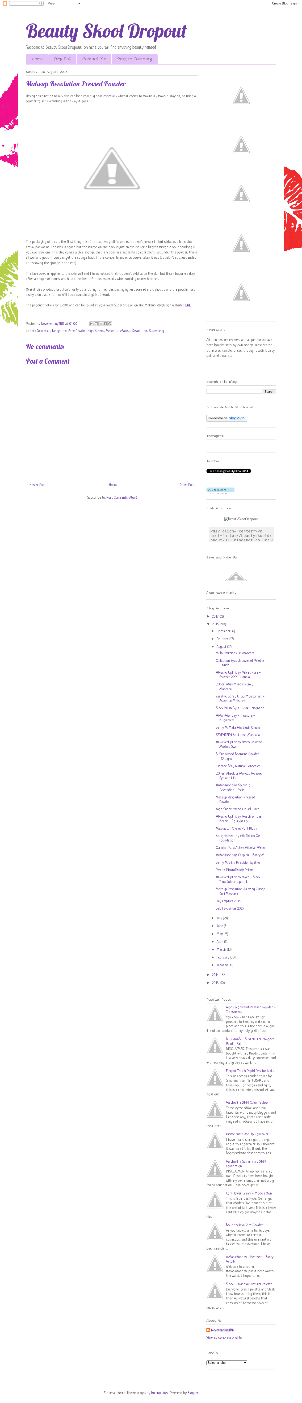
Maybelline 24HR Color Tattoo (247, 1103)
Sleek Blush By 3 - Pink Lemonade (240, 708)
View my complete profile (224, 1338)
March (222, 950)
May (220, 934)
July (220, 918)
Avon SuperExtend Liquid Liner (237, 809)
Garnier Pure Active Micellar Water (240, 848)
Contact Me (94, 59)
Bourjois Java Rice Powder (244, 1225)
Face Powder (77, 331)
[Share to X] (100, 323)
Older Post (187, 485)
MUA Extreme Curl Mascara (235, 653)
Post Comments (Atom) (121, 498)
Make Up (112, 331)
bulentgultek (159, 1393)
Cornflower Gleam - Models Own (249, 1194)
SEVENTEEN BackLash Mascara (238, 735)
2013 (216, 983)
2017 (215, 617)
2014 (215, 975)
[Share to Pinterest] (109, 323)
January (223, 965)
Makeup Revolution (133, 331)
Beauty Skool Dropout (106, 30)
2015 (215, 625)
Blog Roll (62, 59)
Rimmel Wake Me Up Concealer (247, 1135)
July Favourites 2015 (230, 909)
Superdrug (156, 331)
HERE (187, 306)
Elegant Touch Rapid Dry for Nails (250, 1071)
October (223, 639)
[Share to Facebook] (105, 323)
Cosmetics (43, 331)
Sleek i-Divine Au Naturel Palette (249, 1284)
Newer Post (37, 485)
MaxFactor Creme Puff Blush (236, 829)
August (222, 647)
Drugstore (59, 331)
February (223, 958)
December (224, 631)
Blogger (193, 1393)
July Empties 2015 (228, 901)
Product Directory (134, 59)
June (220, 926)
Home (37, 59)
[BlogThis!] (96, 323)
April (220, 942)
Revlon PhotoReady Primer (235, 870)
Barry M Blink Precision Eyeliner (238, 863)
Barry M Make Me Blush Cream (238, 728)
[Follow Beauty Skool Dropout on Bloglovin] (226, 421)
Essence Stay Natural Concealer (238, 766)
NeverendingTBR (222, 1331)
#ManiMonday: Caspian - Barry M (240, 855)
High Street (96, 331)
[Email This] (91, 323)
